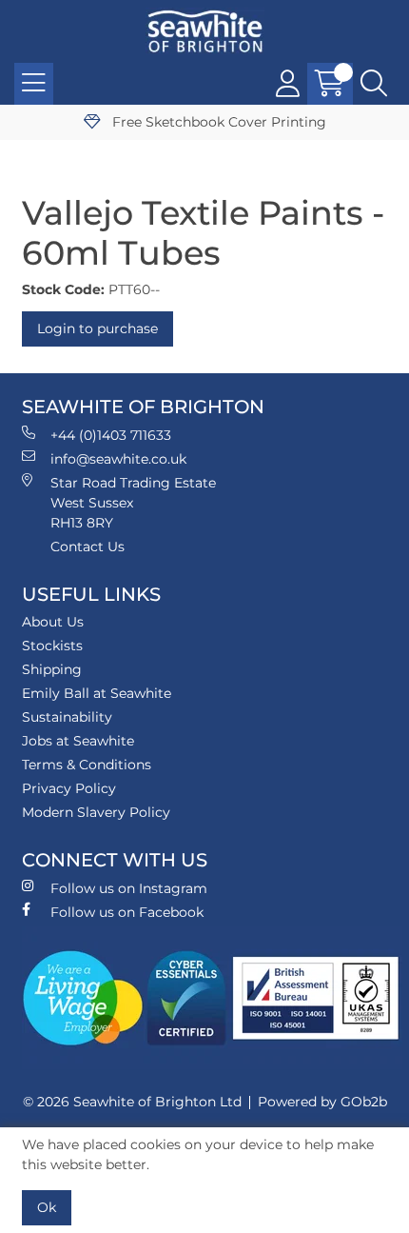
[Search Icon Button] (374, 84)
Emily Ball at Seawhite (96, 693)
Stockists (52, 645)
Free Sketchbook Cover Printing (217, 121)
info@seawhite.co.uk (118, 458)
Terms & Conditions (86, 764)
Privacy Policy (69, 788)
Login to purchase (97, 328)
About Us (53, 621)
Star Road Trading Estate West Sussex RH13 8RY (133, 502)
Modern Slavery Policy (96, 812)
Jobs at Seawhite (78, 740)
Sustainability (67, 717)
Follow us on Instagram (128, 888)
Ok (46, 1207)
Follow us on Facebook (127, 912)
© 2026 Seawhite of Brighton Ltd (132, 1101)
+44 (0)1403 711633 (110, 435)
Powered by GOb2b (322, 1101)
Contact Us (87, 546)
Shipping (52, 669)
